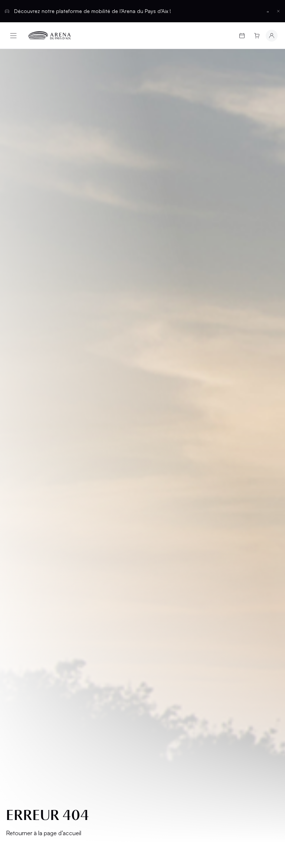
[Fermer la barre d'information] (278, 11)
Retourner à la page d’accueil (43, 833)
